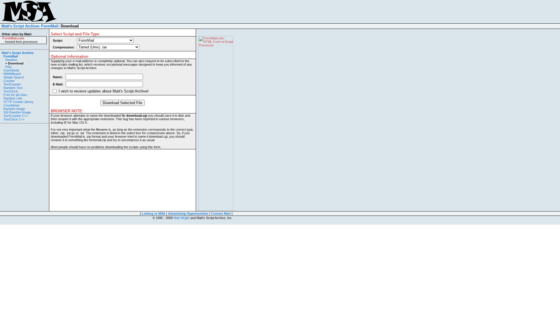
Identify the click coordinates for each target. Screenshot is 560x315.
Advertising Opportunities (188, 213)
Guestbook (11, 70)
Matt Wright (182, 218)
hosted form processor (21, 41)
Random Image (14, 109)
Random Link (13, 98)
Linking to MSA (153, 213)
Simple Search (14, 77)
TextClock (11, 91)
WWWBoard (12, 74)
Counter (9, 81)
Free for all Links (15, 95)
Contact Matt (221, 213)
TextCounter (12, 84)
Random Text (13, 88)
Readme (11, 60)
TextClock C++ (14, 119)
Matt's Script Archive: (20, 26)
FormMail (11, 56)
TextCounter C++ (16, 116)
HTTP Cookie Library (19, 102)
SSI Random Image (17, 112)
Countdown (12, 105)
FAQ (8, 67)
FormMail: (50, 26)
